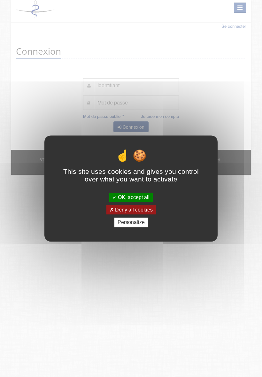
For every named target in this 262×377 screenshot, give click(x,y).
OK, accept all (133, 197)
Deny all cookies (133, 209)
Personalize (131, 222)
